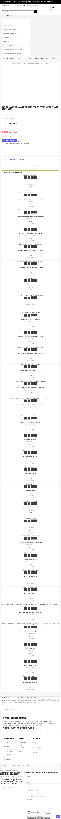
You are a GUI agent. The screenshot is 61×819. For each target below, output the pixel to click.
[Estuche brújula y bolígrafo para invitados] (30, 244)
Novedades (7, 746)
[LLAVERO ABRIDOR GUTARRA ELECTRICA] (30, 536)
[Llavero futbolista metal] (30, 659)
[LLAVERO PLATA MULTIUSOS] (30, 587)
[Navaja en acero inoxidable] (30, 175)
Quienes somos (8, 751)
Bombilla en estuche (30, 285)
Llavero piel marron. (30, 473)
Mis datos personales (38, 750)
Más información (9, 159)
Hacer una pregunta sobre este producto (17, 143)
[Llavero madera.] (30, 484)
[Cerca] (2, 13)
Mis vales (35, 752)
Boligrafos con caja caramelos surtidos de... (30, 267)
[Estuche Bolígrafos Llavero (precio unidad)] (30, 192)
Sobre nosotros (23, 742)
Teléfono (29, 788)
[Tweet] (3, 113)
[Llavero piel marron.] (30, 467)
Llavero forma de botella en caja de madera (31, 353)
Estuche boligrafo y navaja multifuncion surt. (31, 216)
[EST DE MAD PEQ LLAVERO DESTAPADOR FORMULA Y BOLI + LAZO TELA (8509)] (30, 398)
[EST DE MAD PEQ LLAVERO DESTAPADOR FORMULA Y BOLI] (30, 381)
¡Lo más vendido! (8, 749)
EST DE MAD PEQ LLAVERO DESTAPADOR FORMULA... (31, 388)
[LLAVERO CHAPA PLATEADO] (30, 570)
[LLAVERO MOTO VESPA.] (30, 553)
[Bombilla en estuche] (31, 278)
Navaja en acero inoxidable (31, 182)
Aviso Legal (21, 747)
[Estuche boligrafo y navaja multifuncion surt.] (31, 210)
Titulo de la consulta (33, 794)
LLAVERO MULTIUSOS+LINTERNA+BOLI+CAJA (30, 336)
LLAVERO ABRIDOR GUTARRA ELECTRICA (31, 542)
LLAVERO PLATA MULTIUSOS (30, 593)
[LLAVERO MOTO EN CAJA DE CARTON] (30, 364)
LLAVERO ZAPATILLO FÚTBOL (30, 682)
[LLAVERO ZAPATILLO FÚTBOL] (30, 676)
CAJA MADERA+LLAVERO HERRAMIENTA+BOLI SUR (30, 302)
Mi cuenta (36, 738)
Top (58, 817)
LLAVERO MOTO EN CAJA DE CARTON (30, 370)
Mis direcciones (37, 747)
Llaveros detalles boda (30, 439)
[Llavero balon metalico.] (30, 518)
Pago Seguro (7, 754)
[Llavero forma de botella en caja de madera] (30, 347)
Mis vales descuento (38, 745)
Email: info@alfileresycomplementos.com (15, 713)
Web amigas (7, 759)
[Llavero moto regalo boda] (30, 450)
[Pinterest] (12, 113)
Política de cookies (9, 757)
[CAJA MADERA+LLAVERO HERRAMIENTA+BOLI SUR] (30, 295)
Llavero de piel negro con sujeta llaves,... (30, 631)
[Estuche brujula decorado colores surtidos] (30, 227)
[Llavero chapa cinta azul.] (31, 501)
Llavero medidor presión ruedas (30, 422)
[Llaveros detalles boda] (30, 433)
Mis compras (36, 742)
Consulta (29, 799)
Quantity (4, 136)
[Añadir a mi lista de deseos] (18, 141)
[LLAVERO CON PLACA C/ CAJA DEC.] (30, 313)
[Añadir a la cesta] (25, 177)
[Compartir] (6, 113)
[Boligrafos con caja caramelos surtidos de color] (30, 261)
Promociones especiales (7, 743)
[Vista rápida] (35, 177)
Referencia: (7, 121)
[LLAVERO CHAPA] (30, 642)
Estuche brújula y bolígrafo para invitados (30, 250)
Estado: (6, 123)
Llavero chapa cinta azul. (30, 508)
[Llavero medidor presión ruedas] (30, 415)
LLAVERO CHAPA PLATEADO (30, 576)
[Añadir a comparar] (3, 144)
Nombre (29, 776)
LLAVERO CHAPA (30, 648)
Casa (3, 58)
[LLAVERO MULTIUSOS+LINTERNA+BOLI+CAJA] (30, 330)
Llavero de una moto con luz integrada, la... (30, 612)
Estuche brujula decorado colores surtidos (30, 233)
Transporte (21, 745)
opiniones (22, 159)
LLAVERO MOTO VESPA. (30, 559)
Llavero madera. (30, 490)
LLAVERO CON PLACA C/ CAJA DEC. (30, 319)
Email (28, 782)
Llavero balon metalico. (30, 525)
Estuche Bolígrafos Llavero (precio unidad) (30, 199)
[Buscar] (2, 7)
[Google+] (9, 113)
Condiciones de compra (23, 750)
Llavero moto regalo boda (30, 456)
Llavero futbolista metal (31, 665)
